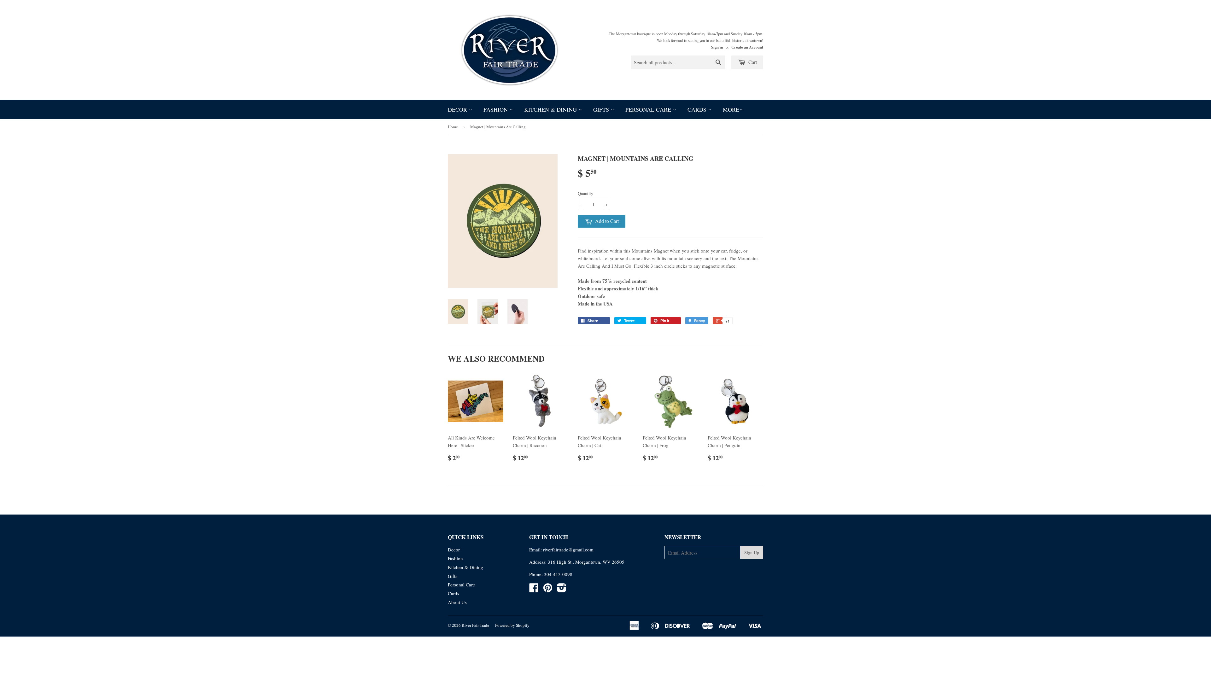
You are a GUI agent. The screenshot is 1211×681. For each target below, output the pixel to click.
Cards (697, 109)
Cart (752, 62)
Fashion (496, 109)
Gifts (602, 109)
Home (453, 127)
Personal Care (649, 109)
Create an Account (747, 47)
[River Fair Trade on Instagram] (561, 589)
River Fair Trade (475, 625)
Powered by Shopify (512, 625)
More (731, 109)
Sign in (717, 47)
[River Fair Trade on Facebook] (534, 589)
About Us (457, 602)
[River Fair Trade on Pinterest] (548, 589)
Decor (458, 109)
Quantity (585, 193)
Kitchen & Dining (551, 109)
